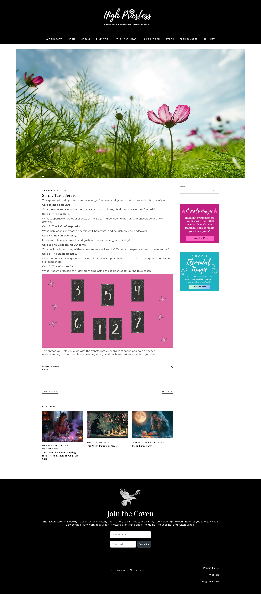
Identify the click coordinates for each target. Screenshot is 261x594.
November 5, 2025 (50, 449)
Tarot (65, 190)
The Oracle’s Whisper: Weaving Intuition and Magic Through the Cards (60, 455)
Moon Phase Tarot (142, 445)
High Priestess (52, 366)
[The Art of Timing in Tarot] (107, 424)
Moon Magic (137, 442)
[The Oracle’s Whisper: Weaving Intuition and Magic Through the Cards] (62, 426)
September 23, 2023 (51, 190)
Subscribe (144, 544)
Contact (214, 574)
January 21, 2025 (103, 442)
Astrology (47, 446)
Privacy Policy (211, 567)
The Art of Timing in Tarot (101, 445)
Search (183, 186)
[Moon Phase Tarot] (152, 424)
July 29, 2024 (158, 442)
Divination (57, 446)
